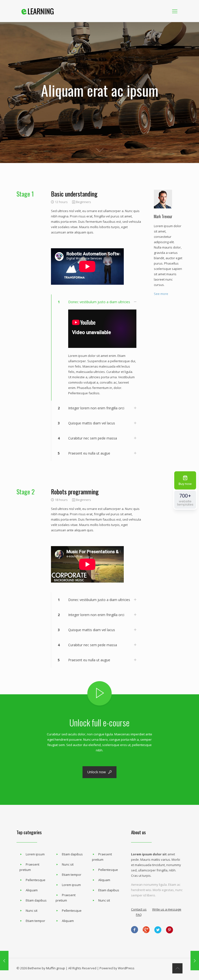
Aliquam (32, 890)
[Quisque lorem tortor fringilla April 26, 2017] (195, 960)
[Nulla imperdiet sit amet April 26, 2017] (4, 960)
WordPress (126, 968)
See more (161, 294)
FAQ (139, 914)
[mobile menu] (175, 11)
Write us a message (166, 909)
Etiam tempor (35, 921)
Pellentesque (35, 880)
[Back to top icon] (177, 968)
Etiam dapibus (36, 900)
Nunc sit (31, 910)
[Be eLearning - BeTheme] (37, 11)
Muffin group (55, 968)
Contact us (139, 909)
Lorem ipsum (35, 854)
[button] (96, 347)
